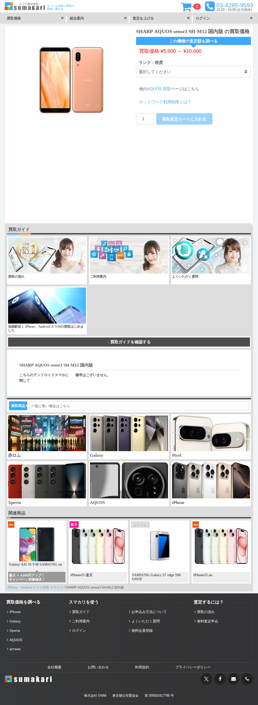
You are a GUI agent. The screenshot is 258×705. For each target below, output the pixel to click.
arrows (15, 649)
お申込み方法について (149, 612)
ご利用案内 (81, 621)
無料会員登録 (142, 630)
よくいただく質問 (146, 621)
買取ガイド (81, 612)
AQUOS (16, 640)
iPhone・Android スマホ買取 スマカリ (35, 587)
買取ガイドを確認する (130, 342)
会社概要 (54, 667)
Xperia (15, 630)
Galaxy (15, 621)
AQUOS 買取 (159, 89)
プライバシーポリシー (193, 667)
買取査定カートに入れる (184, 119)
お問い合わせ (98, 667)
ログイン (79, 630)
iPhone (15, 612)
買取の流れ (206, 612)
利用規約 (142, 667)
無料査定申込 (207, 621)
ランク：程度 (151, 62)
